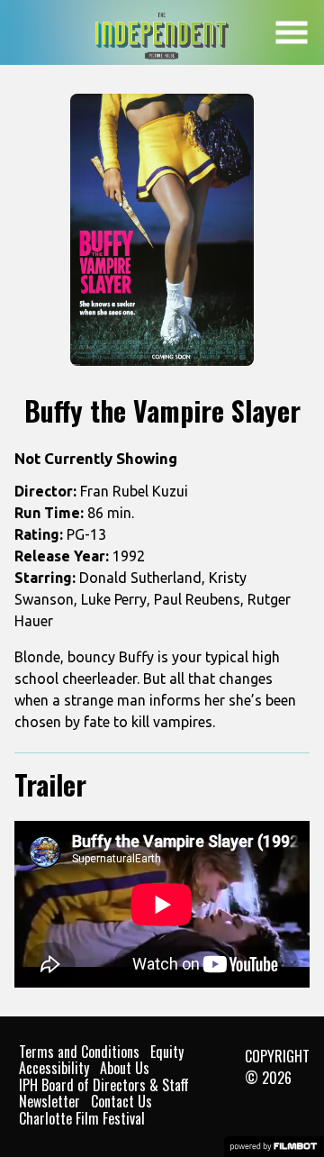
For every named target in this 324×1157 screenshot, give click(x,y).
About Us (124, 1068)
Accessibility (54, 1068)
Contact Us (121, 1101)
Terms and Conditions (79, 1051)
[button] (291, 32)
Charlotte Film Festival (82, 1118)
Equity (167, 1051)
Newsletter (49, 1101)
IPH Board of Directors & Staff (104, 1085)
